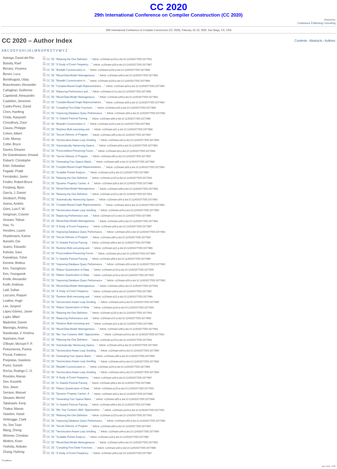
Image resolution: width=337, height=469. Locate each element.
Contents (300, 40)
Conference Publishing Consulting (316, 23)
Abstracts (315, 40)
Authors (330, 40)
